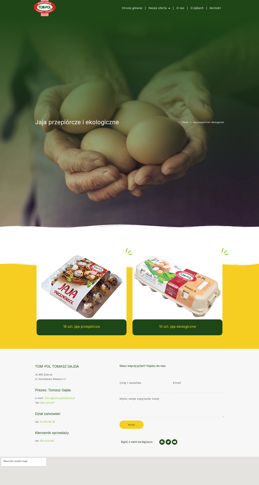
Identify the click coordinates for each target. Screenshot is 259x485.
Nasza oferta (158, 8)
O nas (180, 8)
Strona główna (132, 8)
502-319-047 (47, 402)
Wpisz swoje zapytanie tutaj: (139, 398)
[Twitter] (168, 442)
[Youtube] (174, 442)
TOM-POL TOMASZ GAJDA (57, 366)
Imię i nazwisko (130, 383)
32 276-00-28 (47, 421)
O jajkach (197, 8)
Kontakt (215, 8)
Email (177, 383)
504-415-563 (47, 440)
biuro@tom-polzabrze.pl (60, 398)
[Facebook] (162, 442)
